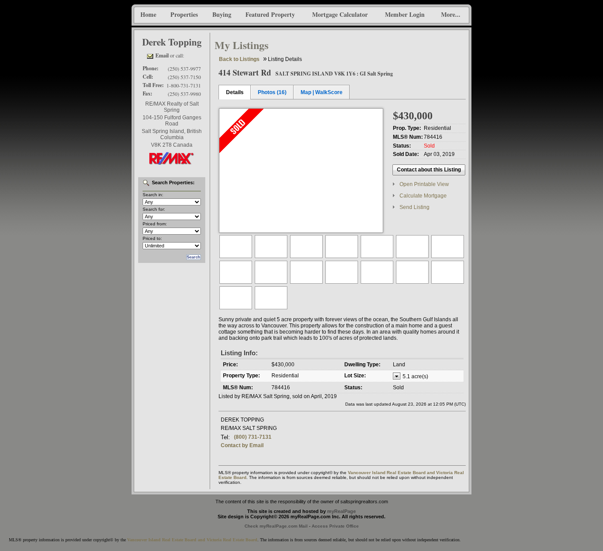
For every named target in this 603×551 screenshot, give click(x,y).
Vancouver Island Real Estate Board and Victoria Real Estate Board (192, 539)
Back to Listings (239, 59)
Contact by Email (242, 445)
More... (450, 14)
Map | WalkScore (322, 92)
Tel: (225, 437)
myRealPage (341, 511)
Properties (184, 14)
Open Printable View (424, 184)
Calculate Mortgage (423, 196)
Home (148, 14)
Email (162, 55)
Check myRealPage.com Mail (276, 526)
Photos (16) (272, 92)
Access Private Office (335, 526)
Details (235, 92)
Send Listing (414, 207)
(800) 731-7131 (252, 437)
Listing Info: (239, 353)
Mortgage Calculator (340, 14)
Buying (221, 14)
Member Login (405, 14)
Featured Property (270, 14)
